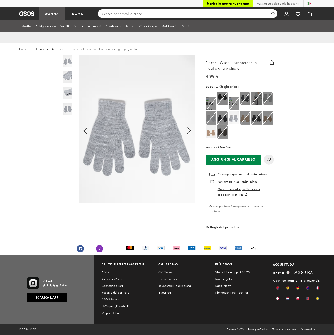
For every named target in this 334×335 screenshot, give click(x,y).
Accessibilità (308, 329)
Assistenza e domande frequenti (278, 3)
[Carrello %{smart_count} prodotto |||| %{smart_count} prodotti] (309, 13)
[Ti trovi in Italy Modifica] (309, 3)
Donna (39, 49)
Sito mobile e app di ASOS (232, 272)
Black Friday (223, 286)
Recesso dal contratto (115, 292)
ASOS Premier (111, 299)
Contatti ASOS (235, 329)
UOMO (78, 14)
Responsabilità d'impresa (174, 286)
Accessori (57, 49)
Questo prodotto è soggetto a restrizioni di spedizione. (236, 209)
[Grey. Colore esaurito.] (245, 98)
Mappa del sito (111, 313)
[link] (233, 118)
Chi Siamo (165, 272)
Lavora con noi (168, 279)
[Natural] (211, 132)
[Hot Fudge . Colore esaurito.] (222, 132)
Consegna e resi (112, 286)
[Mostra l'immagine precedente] (90, 130)
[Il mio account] (286, 13)
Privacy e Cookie (258, 329)
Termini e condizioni (284, 329)
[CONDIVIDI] (272, 62)
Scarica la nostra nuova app (227, 3)
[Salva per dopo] (269, 160)
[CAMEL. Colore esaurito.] (245, 118)
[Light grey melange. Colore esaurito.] (211, 104)
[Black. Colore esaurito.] (222, 98)
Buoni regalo (223, 279)
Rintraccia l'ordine (113, 279)
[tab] (26, 26)
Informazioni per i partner (231, 292)
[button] (233, 160)
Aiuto (105, 272)
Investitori (164, 292)
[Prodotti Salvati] (298, 13)
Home (23, 49)
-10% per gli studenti (115, 306)
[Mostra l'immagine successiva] (183, 130)
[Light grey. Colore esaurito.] (211, 118)
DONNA (52, 14)
